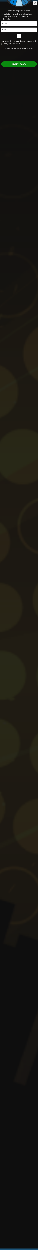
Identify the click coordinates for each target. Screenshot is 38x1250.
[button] (35, 3)
